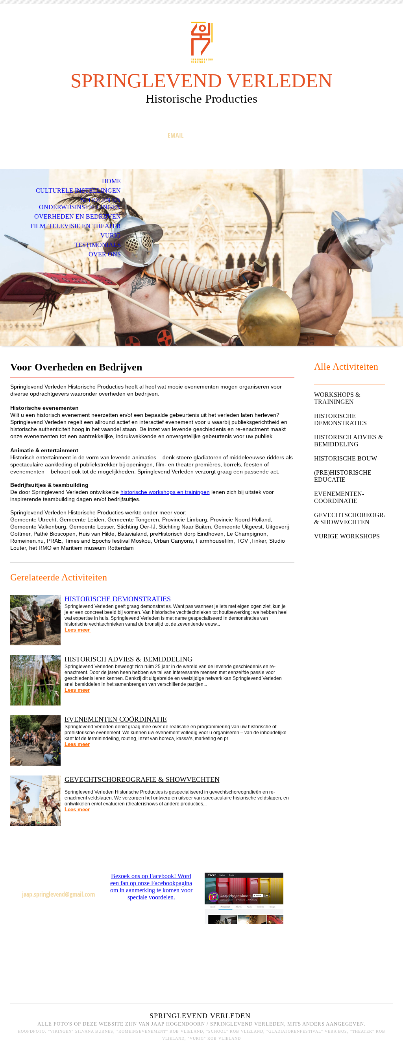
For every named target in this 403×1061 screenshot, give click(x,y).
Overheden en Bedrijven (77, 216)
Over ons (105, 254)
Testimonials (97, 244)
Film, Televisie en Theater (75, 226)
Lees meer (78, 630)
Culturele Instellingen (78, 190)
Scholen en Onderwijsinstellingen (80, 203)
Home (111, 181)
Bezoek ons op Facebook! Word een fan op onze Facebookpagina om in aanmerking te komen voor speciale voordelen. (151, 887)
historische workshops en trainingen (165, 492)
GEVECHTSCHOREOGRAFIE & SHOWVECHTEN (142, 779)
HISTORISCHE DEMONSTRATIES (118, 599)
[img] (201, 42)
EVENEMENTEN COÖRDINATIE (116, 719)
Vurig (110, 235)
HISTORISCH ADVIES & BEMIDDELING (128, 659)
